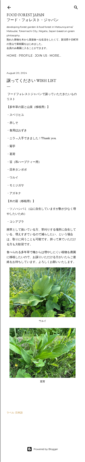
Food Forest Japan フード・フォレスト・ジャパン (33, 17)
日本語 (19, 412)
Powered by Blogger (46, 449)
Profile (26, 55)
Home (12, 55)
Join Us (41, 55)
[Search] (75, 6)
